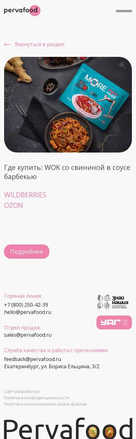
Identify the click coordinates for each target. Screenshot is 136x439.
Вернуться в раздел (39, 44)
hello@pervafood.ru (27, 312)
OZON (13, 205)
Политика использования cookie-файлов (45, 404)
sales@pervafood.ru (28, 334)
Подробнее (26, 251)
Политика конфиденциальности (36, 397)
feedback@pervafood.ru (32, 359)
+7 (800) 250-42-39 (26, 304)
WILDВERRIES (25, 194)
